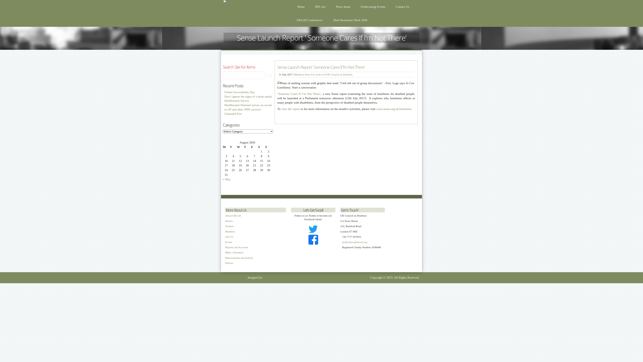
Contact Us (402, 6)
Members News (302, 74)
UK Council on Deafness (339, 74)
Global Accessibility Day (239, 92)
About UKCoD (233, 215)
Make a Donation (234, 252)
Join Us (229, 236)
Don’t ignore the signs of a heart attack (248, 96)
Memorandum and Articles (239, 258)
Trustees (229, 226)
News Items (343, 6)
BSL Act (320, 6)
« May (227, 179)
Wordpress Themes (235, 277)
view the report (290, 109)
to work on (318, 74)
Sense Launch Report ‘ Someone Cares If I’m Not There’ (321, 67)
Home (301, 6)
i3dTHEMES (271, 277)
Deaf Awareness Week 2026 (350, 20)
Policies (229, 263)
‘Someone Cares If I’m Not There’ (299, 94)
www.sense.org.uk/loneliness (394, 109)
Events (228, 242)
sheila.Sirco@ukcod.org (354, 242)
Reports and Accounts (236, 247)
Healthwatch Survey (236, 100)
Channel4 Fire (233, 113)
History (229, 221)
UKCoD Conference (309, 20)
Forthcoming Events (373, 6)
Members (230, 231)
